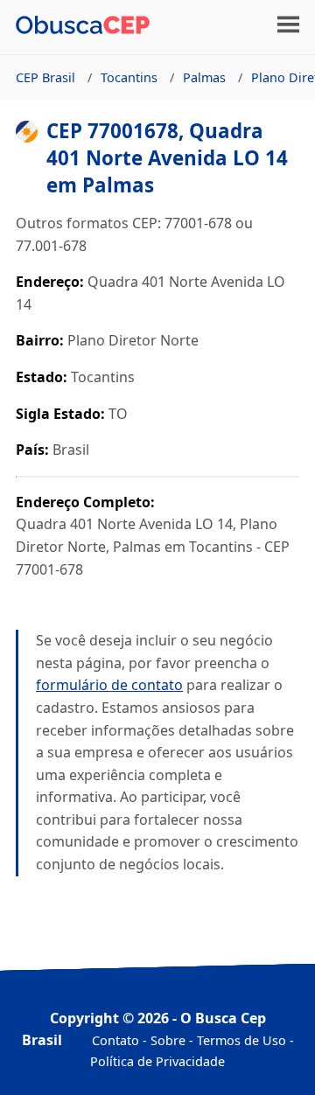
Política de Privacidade (157, 1061)
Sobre (168, 1040)
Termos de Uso (241, 1040)
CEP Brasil (45, 77)
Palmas (204, 77)
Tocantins (129, 77)
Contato (115, 1040)
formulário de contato (109, 684)
